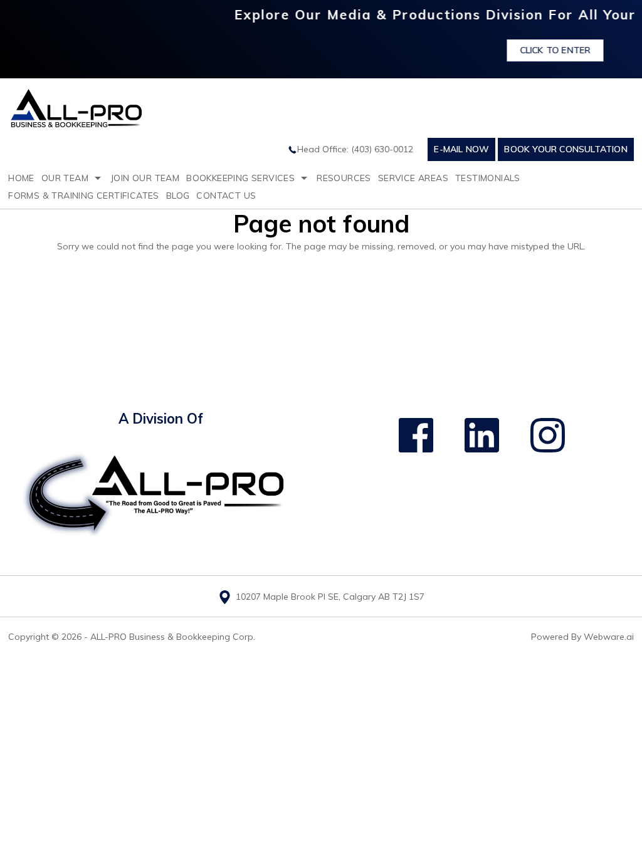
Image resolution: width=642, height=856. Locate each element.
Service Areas (413, 178)
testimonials (487, 178)
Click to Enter (541, 50)
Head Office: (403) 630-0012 (355, 149)
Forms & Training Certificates (83, 195)
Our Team (64, 178)
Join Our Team (144, 178)
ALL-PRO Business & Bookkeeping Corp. (172, 636)
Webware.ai (609, 636)
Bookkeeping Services (240, 178)
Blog (178, 195)
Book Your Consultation (565, 149)
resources (344, 178)
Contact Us (226, 195)
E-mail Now (461, 149)
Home (21, 178)
